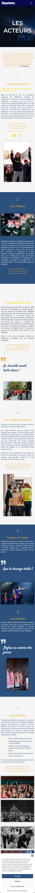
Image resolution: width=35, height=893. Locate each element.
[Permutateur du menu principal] (31, 3)
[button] (32, 856)
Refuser (17, 881)
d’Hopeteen (25, 66)
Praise (29, 548)
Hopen (16, 543)
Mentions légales (22, 890)
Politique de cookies (12, 890)
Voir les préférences (17, 886)
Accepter (17, 876)
